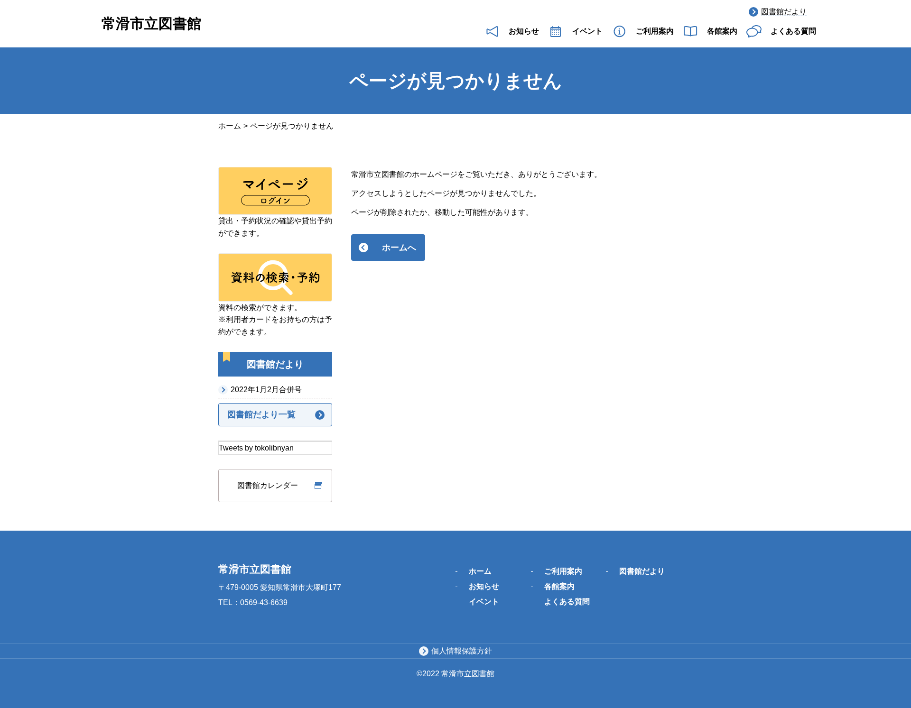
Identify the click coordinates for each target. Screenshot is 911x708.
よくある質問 (793, 31)
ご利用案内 (655, 31)
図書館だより (784, 12)
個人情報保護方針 (461, 651)
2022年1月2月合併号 (266, 390)
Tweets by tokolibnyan (256, 448)
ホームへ (399, 247)
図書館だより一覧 (261, 414)
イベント (587, 31)
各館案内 (722, 31)
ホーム (229, 126)
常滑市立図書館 (151, 23)
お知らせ (524, 31)
